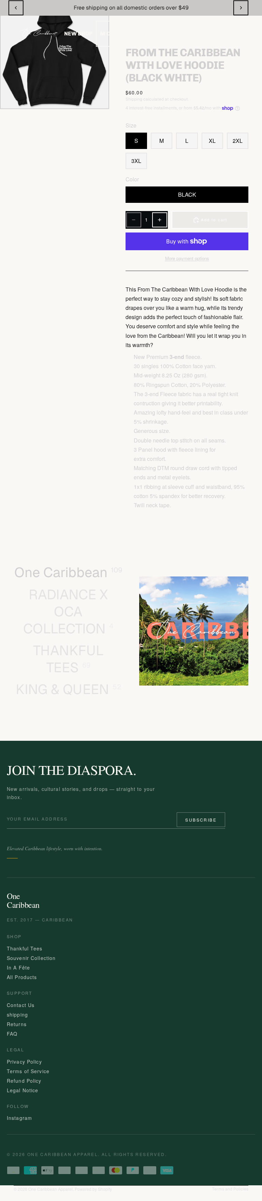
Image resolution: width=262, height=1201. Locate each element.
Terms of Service (28, 1071)
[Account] (202, 33)
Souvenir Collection (31, 958)
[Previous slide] (16, 7)
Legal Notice (22, 1090)
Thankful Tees (25, 948)
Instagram (19, 1117)
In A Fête (18, 967)
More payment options (187, 258)
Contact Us (20, 1005)
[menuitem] (110, 34)
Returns (17, 1024)
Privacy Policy (24, 1061)
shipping (17, 1014)
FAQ (12, 1033)
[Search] (176, 33)
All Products (22, 977)
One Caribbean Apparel (50, 1189)
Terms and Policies (230, 1189)
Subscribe (201, 820)
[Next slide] (240, 7)
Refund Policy (24, 1080)
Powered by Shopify (93, 1189)
